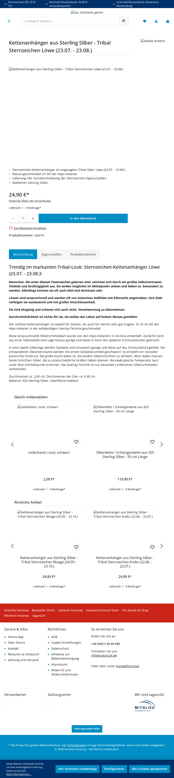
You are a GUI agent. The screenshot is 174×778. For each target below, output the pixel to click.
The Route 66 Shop (135, 610)
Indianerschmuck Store (102, 610)
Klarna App (16, 637)
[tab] (23, 254)
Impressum (59, 664)
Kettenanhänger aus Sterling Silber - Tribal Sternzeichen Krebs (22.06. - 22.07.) (125, 562)
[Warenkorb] (166, 21)
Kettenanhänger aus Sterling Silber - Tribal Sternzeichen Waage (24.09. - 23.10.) (49, 562)
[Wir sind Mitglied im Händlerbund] (145, 706)
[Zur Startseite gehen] (87, 12)
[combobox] (71, 21)
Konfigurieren (114, 769)
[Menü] (9, 21)
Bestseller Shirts (43, 610)
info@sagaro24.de (104, 655)
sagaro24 (38, 616)
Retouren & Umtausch (23, 654)
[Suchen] (124, 21)
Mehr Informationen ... (19, 774)
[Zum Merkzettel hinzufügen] (76, 442)
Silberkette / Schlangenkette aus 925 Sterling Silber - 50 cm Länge (125, 455)
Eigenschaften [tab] (52, 254)
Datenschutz (60, 648)
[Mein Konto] (156, 21)
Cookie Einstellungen (66, 643)
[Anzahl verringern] (13, 218)
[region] (87, 112)
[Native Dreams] (153, 49)
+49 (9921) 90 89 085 (105, 644)
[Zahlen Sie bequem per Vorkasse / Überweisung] (50, 705)
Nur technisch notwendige (77, 769)
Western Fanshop (16, 616)
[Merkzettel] (144, 21)
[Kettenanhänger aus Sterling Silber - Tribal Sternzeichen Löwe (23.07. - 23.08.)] (87, 112)
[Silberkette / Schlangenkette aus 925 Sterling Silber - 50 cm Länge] (124, 426)
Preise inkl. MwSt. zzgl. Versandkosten (30, 200)
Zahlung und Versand (23, 660)
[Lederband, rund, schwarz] (48, 426)
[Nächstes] (162, 444)
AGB (54, 637)
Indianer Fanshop (70, 610)
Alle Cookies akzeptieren (149, 769)
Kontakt (13, 648)
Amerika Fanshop (16, 610)
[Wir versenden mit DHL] (4, 705)
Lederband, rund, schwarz (49, 453)
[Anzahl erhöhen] (33, 218)
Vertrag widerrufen (87, 728)
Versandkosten (76, 745)
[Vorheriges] (12, 444)
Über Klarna (16, 643)
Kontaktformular (127, 666)
